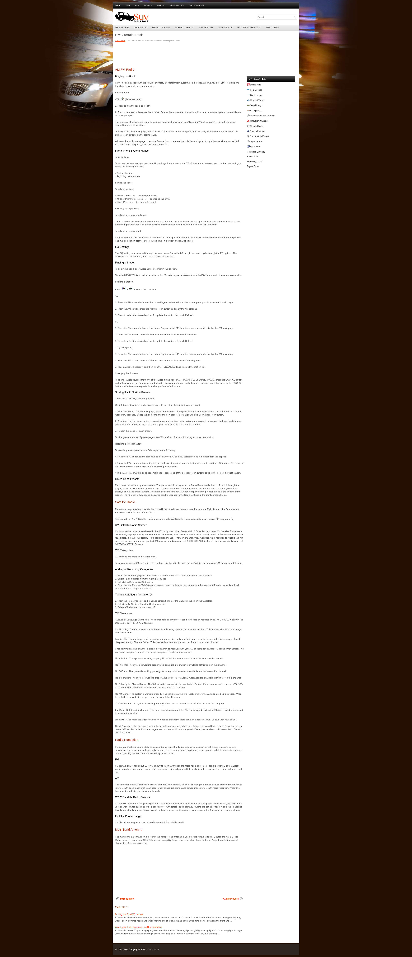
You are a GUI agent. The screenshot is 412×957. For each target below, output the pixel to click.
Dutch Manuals (196, 5)
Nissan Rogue (225, 28)
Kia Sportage (256, 110)
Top (137, 5)
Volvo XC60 (255, 146)
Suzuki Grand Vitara (259, 136)
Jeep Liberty (256, 105)
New (128, 5)
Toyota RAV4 (272, 28)
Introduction (127, 898)
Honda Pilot (252, 156)
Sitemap (148, 5)
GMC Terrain (206, 28)
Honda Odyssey (257, 152)
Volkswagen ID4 (254, 161)
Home (117, 5)
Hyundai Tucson (161, 28)
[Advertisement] (179, 54)
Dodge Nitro (140, 28)
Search (160, 5)
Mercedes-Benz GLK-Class (263, 115)
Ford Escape (122, 28)
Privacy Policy (176, 5)
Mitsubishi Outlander (249, 28)
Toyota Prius (253, 166)
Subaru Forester (184, 28)
